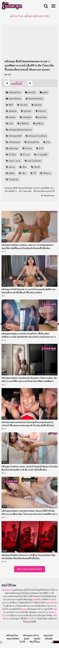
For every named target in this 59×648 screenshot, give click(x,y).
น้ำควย (28, 148)
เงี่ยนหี (36, 167)
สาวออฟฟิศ (41, 154)
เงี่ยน (24, 167)
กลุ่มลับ (37, 638)
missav (11, 117)
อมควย (11, 167)
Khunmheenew (35, 98)
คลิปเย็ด (31, 92)
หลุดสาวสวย (14, 161)
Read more (48, 195)
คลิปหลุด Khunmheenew (20, 130)
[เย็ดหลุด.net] (12, 6)
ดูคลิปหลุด (13, 148)
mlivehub (26, 117)
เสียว (23, 173)
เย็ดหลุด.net (7, 590)
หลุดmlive (48, 635)
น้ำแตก (26, 154)
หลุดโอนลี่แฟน (34, 161)
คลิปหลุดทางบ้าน (31, 635)
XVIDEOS (24, 123)
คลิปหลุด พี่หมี (14, 136)
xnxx (10, 123)
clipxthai (12, 111)
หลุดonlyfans (14, 98)
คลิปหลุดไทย (33, 142)
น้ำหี (40, 148)
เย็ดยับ (11, 173)
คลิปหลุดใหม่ (14, 92)
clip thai (23, 105)
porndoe (42, 117)
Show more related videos (29, 569)
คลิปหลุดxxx (14, 142)
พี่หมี (10, 105)
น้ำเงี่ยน (12, 154)
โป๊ (34, 173)
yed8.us (39, 123)
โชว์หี (30, 618)
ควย (48, 142)
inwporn (42, 111)
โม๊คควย (47, 173)
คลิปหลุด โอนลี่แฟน (37, 136)
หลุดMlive (37, 599)
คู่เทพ (45, 92)
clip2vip (37, 105)
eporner (27, 111)
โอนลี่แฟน (13, 179)
